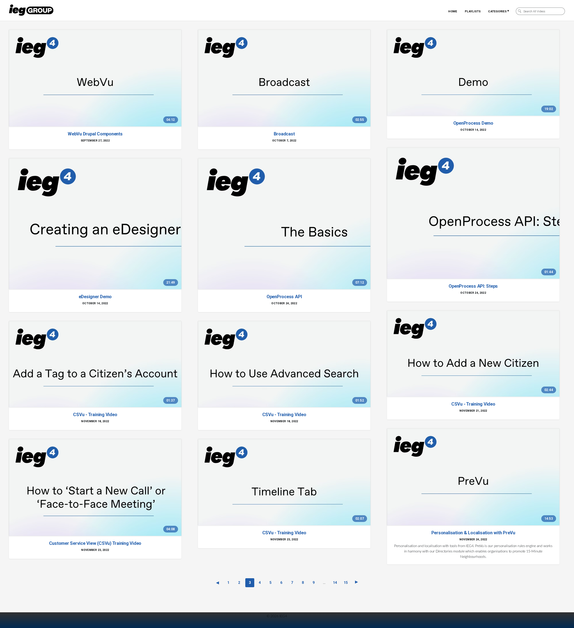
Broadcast (284, 134)
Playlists (473, 11)
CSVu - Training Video (95, 414)
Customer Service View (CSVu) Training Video (95, 543)
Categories (498, 11)
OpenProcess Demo (473, 123)
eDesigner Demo (95, 296)
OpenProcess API (284, 296)
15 (346, 582)
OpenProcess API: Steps (473, 286)
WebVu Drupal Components (95, 134)
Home (452, 11)
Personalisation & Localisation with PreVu (473, 532)
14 (335, 582)
